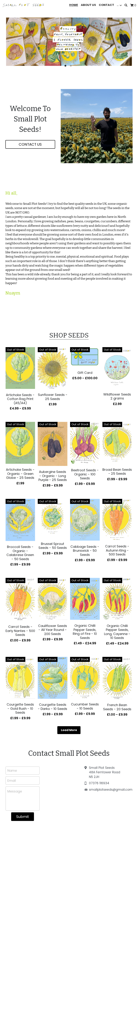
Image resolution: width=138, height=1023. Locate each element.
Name (12, 770)
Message (14, 791)
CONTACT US (30, 144)
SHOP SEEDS (69, 335)
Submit (22, 816)
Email (11, 780)
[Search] (126, 5)
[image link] (23, 4)
